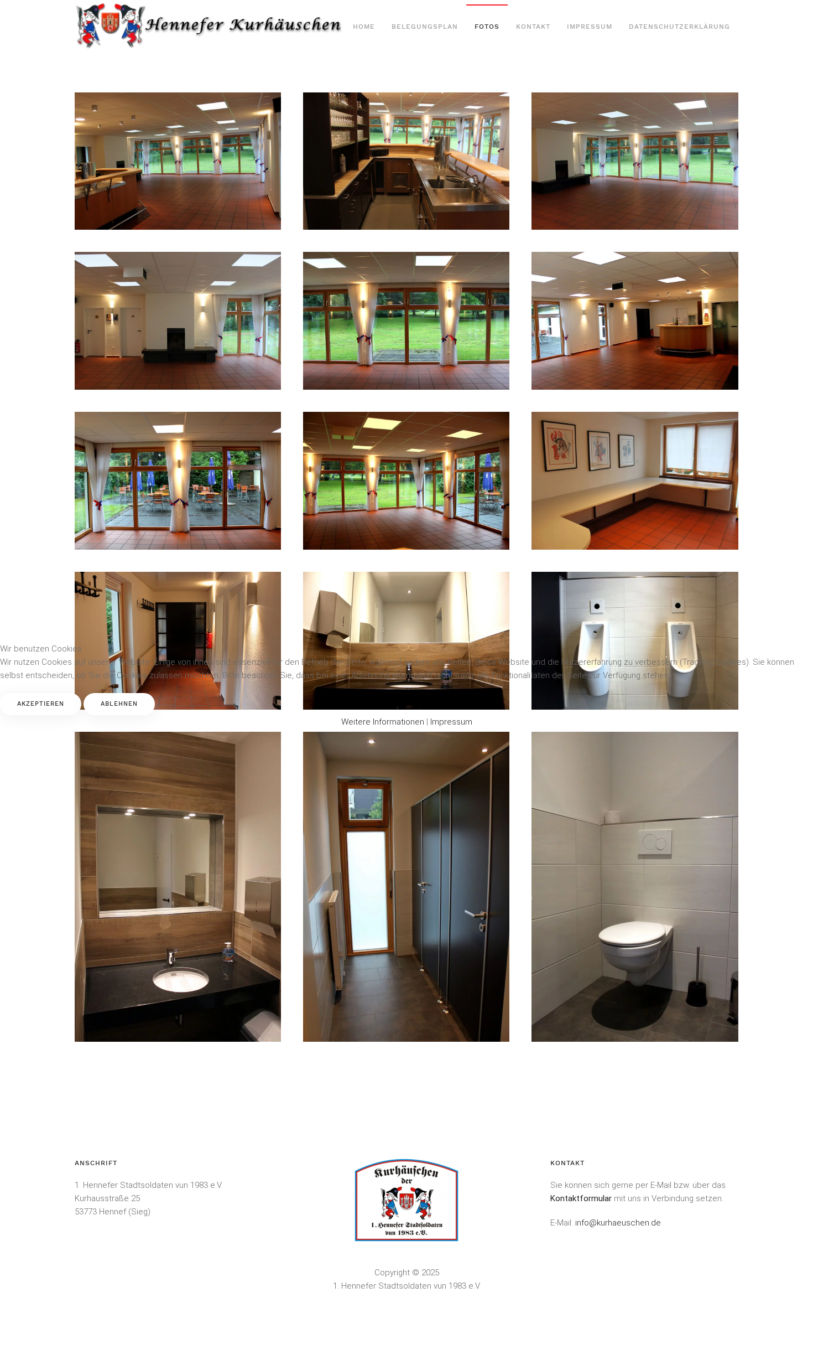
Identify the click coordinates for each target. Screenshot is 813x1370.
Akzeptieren (40, 703)
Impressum (451, 722)
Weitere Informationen (382, 722)
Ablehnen (119, 703)
